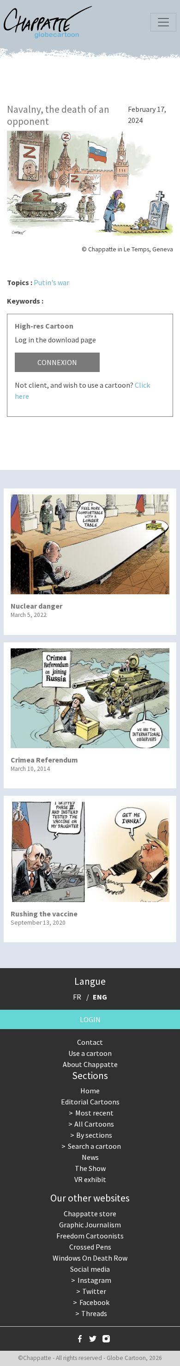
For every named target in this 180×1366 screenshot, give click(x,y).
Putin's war (51, 282)
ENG (100, 996)
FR (77, 996)
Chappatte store (90, 1213)
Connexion (57, 362)
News (90, 1157)
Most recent (94, 1112)
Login (90, 1019)
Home (90, 1090)
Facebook (94, 1302)
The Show (90, 1168)
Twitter (94, 1291)
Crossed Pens (90, 1246)
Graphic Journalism (90, 1224)
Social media (90, 1269)
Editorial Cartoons (90, 1101)
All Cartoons (94, 1123)
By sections (94, 1135)
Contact (90, 1042)
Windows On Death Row (90, 1257)
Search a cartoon (94, 1146)
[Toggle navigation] (163, 22)
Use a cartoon (90, 1053)
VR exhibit (90, 1179)
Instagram (94, 1280)
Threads (94, 1313)
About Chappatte (90, 1064)
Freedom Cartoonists (90, 1235)
